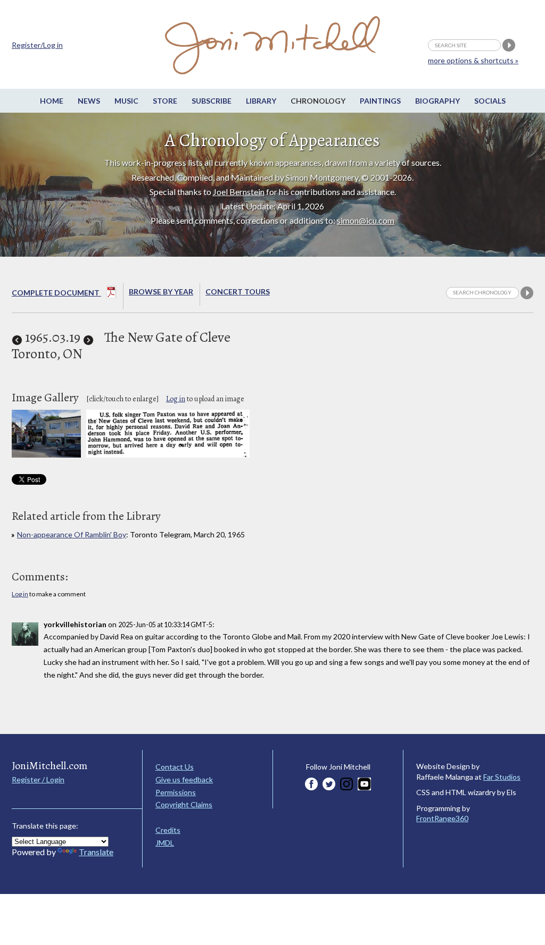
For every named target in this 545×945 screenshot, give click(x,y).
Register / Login (38, 779)
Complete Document (56, 292)
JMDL (164, 842)
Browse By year (161, 291)
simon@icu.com (365, 220)
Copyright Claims (183, 804)
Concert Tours (237, 291)
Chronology (318, 100)
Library (261, 100)
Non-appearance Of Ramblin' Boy (71, 534)
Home (51, 100)
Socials (490, 100)
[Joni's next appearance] (88, 337)
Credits (167, 829)
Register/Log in (37, 44)
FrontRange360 (442, 818)
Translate (96, 852)
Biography (437, 100)
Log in (175, 399)
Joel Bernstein (239, 192)
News (89, 100)
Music (126, 100)
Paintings (380, 100)
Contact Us (174, 766)
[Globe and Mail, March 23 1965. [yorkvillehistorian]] (168, 454)
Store (165, 100)
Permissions (175, 792)
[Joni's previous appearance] (17, 337)
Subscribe (212, 100)
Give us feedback (184, 779)
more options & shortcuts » (473, 60)
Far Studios (502, 776)
